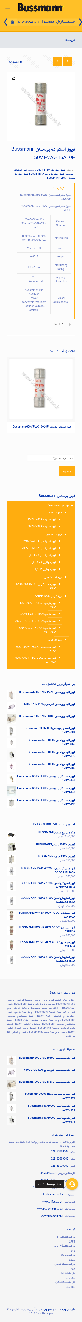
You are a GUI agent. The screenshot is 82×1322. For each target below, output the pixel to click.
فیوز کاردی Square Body (48, 596)
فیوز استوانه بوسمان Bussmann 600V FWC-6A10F (42, 426)
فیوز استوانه (55, 512)
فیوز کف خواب (55, 640)
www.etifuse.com (52, 1201)
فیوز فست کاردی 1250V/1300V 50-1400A (36, 586)
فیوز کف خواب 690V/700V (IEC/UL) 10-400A (35, 660)
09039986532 (48, 1173)
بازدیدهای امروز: (66, 1237)
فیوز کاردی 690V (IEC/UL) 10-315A (35, 621)
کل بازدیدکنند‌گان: (65, 1282)
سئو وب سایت (44, 1309)
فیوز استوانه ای (54, 534)
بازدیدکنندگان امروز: (64, 1246)
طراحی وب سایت (65, 1309)
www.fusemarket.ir (52, 1216)
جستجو (67, 471)
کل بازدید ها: (68, 1273)
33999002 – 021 (59, 1151)
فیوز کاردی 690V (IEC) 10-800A (38, 614)
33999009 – (61, 1166)
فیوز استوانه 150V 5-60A (51, 170)
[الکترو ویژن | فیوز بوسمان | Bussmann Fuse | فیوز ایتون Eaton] (41, 8)
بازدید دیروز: (68, 1255)
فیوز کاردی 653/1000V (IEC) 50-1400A (37, 605)
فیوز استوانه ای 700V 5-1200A (39, 548)
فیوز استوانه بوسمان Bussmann (46, 174)
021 (53, 1166)
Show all (14, 62)
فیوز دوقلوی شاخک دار (44, 562)
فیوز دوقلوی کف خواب (44, 569)
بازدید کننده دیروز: (64, 1264)
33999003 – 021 (59, 1158)
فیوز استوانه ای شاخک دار (42, 555)
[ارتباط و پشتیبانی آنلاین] (72, 1184)
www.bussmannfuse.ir (50, 1209)
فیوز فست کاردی (53, 577)
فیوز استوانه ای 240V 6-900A (39, 541)
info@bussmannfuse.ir (54, 1194)
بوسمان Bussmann (58, 505)
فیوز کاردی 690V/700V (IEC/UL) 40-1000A (37, 630)
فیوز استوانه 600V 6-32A (42, 526)
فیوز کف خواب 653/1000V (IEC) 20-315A (36, 649)
